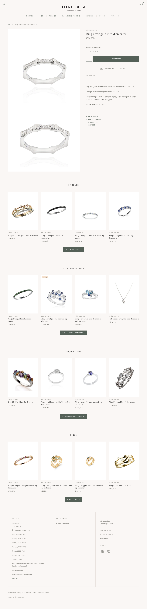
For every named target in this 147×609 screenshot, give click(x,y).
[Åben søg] (3, 4)
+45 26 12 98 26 (108, 534)
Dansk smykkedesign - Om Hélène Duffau (22, 592)
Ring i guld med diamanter (120, 485)
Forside (10, 24)
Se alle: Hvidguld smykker (72, 333)
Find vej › (15, 578)
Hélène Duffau (13, 233)
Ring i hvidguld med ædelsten (20, 402)
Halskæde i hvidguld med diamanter (124, 319)
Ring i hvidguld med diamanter (122, 402)
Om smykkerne (43, 592)
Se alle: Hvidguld (72, 249)
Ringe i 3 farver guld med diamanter (23, 235)
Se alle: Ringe (72, 499)
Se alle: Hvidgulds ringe (72, 416)
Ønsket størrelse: (93, 47)
